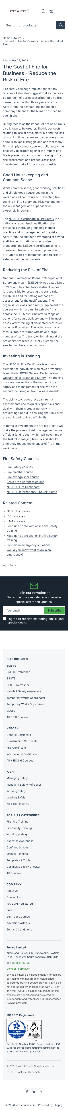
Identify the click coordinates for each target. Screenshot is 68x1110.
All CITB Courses (17, 717)
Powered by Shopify (50, 1105)
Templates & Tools (18, 860)
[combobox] (34, 25)
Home (6, 37)
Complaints (34, 1072)
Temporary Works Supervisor (25, 704)
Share (12, 565)
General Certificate (19, 734)
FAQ (9, 910)
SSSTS (11, 678)
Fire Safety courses (20, 467)
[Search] (61, 25)
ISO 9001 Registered (20, 903)
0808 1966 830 (20, 962)
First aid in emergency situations (28, 545)
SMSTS (11, 665)
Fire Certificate (16, 747)
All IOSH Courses (18, 804)
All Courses (14, 873)
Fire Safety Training (19, 828)
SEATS (11, 710)
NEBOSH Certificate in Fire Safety (31, 219)
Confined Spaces (17, 847)
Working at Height (18, 834)
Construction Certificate (22, 741)
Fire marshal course (20, 472)
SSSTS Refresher (18, 685)
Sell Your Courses (18, 916)
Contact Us (14, 897)
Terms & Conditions (19, 929)
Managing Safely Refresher (24, 784)
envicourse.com (25, 1105)
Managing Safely (17, 778)
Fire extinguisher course (23, 477)
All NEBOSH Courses (20, 760)
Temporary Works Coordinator (26, 698)
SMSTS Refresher (18, 672)
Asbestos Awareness (20, 841)
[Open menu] (61, 11)
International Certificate (22, 754)
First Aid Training (17, 821)
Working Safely (16, 791)
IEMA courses (16, 521)
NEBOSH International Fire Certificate (32, 492)
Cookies (21, 1072)
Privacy (11, 1072)
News (17, 37)
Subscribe (54, 610)
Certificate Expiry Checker (23, 866)
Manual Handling (17, 854)
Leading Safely (16, 797)
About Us (12, 890)
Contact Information (18, 968)
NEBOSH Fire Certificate (25, 364)
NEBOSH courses (18, 511)
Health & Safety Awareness (24, 691)
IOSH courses (16, 516)
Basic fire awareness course (25, 482)
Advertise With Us (18, 923)
